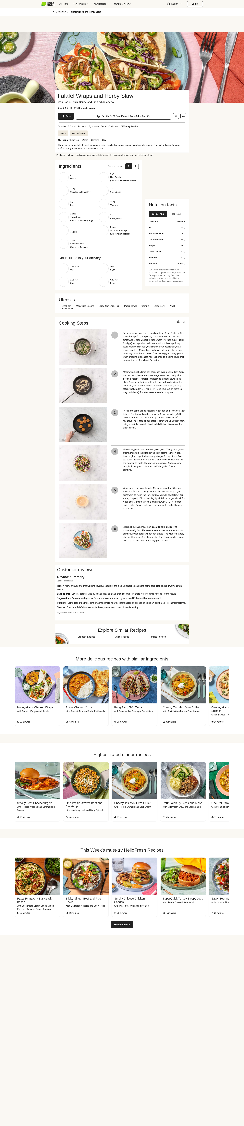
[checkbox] (59, 108)
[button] (175, 4)
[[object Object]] (176, 116)
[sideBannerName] (167, 177)
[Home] (53, 12)
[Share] (183, 116)
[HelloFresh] (47, 4)
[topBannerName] (122, 24)
